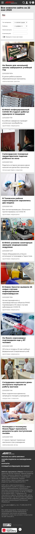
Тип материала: (6, 22)
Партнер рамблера (17, 524)
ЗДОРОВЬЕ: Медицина (11, 125)
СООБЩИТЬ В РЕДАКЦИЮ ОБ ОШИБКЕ (15, 466)
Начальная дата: (7, 29)
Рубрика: (5, 26)
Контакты (5, 463)
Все (3, 15)
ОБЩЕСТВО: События (10, 398)
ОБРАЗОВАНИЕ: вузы (10, 445)
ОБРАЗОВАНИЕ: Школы (11, 81)
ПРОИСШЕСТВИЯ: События (12, 170)
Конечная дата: (6, 33)
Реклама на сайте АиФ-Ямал (12, 456)
